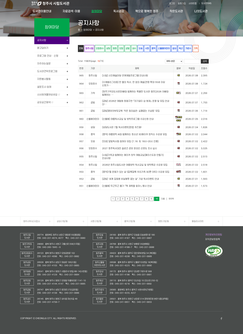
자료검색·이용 (71, 11)
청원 (115, 48)
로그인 (172, 3)
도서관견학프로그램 (47, 71)
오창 (121, 48)
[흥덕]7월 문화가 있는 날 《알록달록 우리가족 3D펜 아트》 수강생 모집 (135, 172)
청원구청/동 (163, 221)
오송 (140, 48)
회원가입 (182, 3)
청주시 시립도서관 (53, 3)
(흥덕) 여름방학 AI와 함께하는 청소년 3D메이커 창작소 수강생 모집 (134, 134)
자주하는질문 (44, 63)
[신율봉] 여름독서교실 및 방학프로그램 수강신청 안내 (128, 119)
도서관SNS (206, 3)
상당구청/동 (62, 221)
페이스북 (221, 318)
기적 (196, 48)
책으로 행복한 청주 (146, 11)
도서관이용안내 (42, 11)
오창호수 (100, 48)
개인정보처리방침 (213, 234)
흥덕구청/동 (129, 221)
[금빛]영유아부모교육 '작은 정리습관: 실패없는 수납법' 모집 (131, 111)
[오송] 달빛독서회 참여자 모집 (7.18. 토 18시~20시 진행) (130, 141)
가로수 (188, 48)
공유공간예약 (44, 102)
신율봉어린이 (164, 48)
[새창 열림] (214, 257)
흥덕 (153, 48)
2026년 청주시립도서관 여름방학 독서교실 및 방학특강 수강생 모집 (134, 165)
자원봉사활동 (44, 79)
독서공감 (118, 11)
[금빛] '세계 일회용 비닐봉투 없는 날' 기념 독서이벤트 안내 (130, 179)
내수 (134, 48)
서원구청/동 (96, 221)
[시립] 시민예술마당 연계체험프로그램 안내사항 (125, 75)
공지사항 (41, 40)
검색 (205, 61)
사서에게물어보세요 (47, 94)
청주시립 (89, 48)
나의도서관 (201, 11)
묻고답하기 (42, 48)
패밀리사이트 (198, 221)
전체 (81, 48)
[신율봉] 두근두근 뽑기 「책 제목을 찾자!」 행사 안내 (127, 186)
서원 (147, 48)
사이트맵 (192, 3)
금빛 (128, 48)
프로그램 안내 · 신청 (47, 56)
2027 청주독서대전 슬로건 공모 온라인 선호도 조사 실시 (129, 148)
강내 (174, 48)
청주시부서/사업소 (31, 221)
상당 (108, 48)
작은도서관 (176, 11)
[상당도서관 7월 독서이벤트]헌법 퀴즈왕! (122, 127)
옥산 (181, 48)
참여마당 (96, 11)
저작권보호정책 (212, 239)
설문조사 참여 (44, 87)
